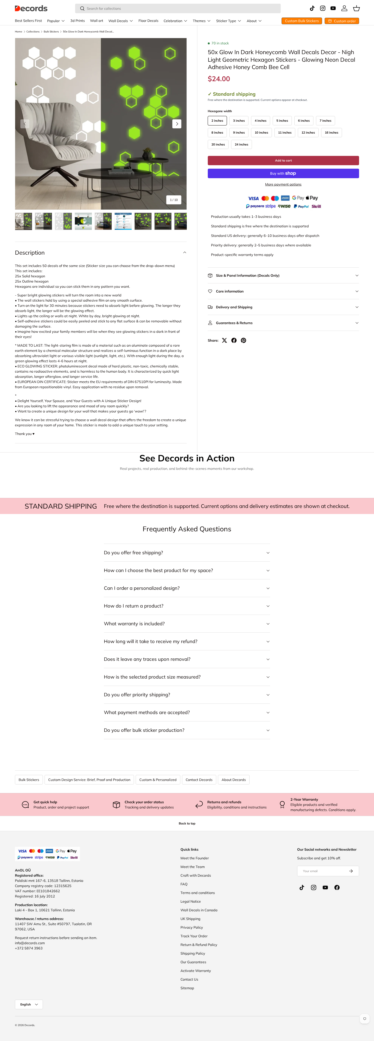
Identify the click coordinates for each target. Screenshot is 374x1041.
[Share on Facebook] (234, 340)
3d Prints (77, 20)
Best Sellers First (28, 20)
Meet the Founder (195, 858)
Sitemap (187, 988)
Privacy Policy (192, 927)
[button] (356, 8)
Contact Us (189, 979)
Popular (53, 21)
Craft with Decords (196, 875)
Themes (199, 21)
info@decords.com (30, 943)
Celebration (173, 21)
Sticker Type (226, 21)
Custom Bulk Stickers (302, 21)
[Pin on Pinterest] (243, 340)
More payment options (283, 184)
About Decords (234, 780)
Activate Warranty (196, 970)
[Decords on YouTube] (325, 887)
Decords (29, 1025)
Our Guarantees (193, 962)
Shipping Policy (193, 953)
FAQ (184, 884)
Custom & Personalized (158, 780)
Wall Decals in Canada (199, 910)
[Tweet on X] (224, 340)
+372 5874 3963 (29, 948)
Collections (33, 31)
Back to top (187, 823)
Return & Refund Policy (199, 944)
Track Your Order (194, 936)
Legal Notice (191, 901)
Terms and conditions (198, 893)
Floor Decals (148, 20)
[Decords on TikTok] (302, 887)
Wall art (96, 20)
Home (18, 31)
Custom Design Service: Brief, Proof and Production (89, 780)
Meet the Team (193, 867)
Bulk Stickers (51, 31)
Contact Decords (199, 780)
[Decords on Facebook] (337, 887)
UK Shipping (190, 919)
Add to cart (283, 160)
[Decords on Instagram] (313, 887)
